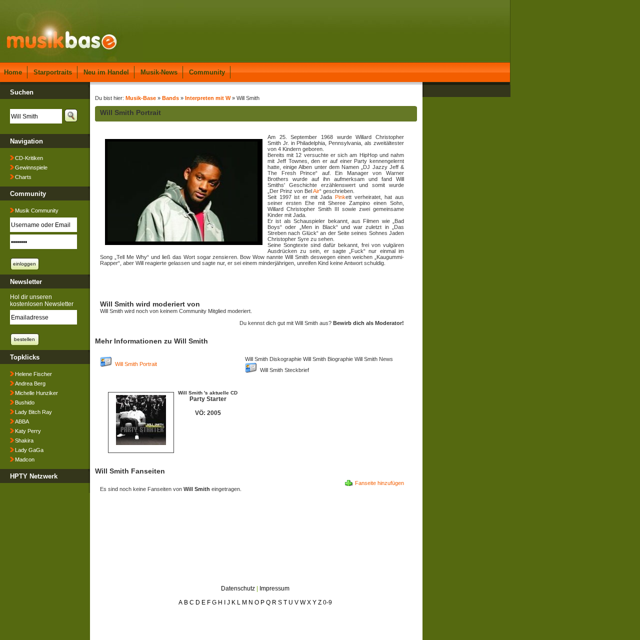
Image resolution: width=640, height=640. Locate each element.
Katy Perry (28, 431)
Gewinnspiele (31, 167)
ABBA (22, 421)
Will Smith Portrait (136, 364)
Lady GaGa (29, 450)
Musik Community (36, 211)
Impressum (275, 588)
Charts (23, 177)
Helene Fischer (33, 374)
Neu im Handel (106, 72)
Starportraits (53, 72)
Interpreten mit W (207, 98)
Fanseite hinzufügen (379, 483)
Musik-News (159, 72)
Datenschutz (238, 588)
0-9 (327, 602)
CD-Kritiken (29, 158)
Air (316, 191)
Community (207, 72)
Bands (170, 98)
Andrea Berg (30, 383)
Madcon (24, 459)
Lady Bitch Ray (33, 412)
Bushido (24, 403)
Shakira (24, 441)
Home (13, 72)
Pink (340, 197)
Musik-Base (141, 98)
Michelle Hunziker (36, 393)
